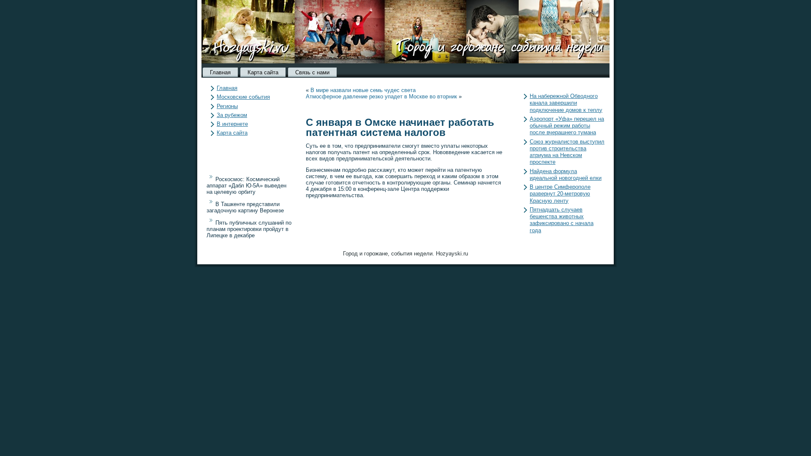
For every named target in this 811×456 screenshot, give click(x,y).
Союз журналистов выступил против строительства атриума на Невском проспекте (567, 152)
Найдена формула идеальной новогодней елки (565, 174)
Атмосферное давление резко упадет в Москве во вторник (381, 96)
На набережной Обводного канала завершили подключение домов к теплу (566, 103)
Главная (220, 72)
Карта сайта (263, 72)
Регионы (227, 106)
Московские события (243, 97)
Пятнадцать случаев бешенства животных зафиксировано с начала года (561, 219)
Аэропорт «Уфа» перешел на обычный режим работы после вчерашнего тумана (567, 126)
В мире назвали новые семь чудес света (363, 90)
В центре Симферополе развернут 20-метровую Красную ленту (560, 194)
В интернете (232, 124)
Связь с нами (312, 72)
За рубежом (232, 115)
